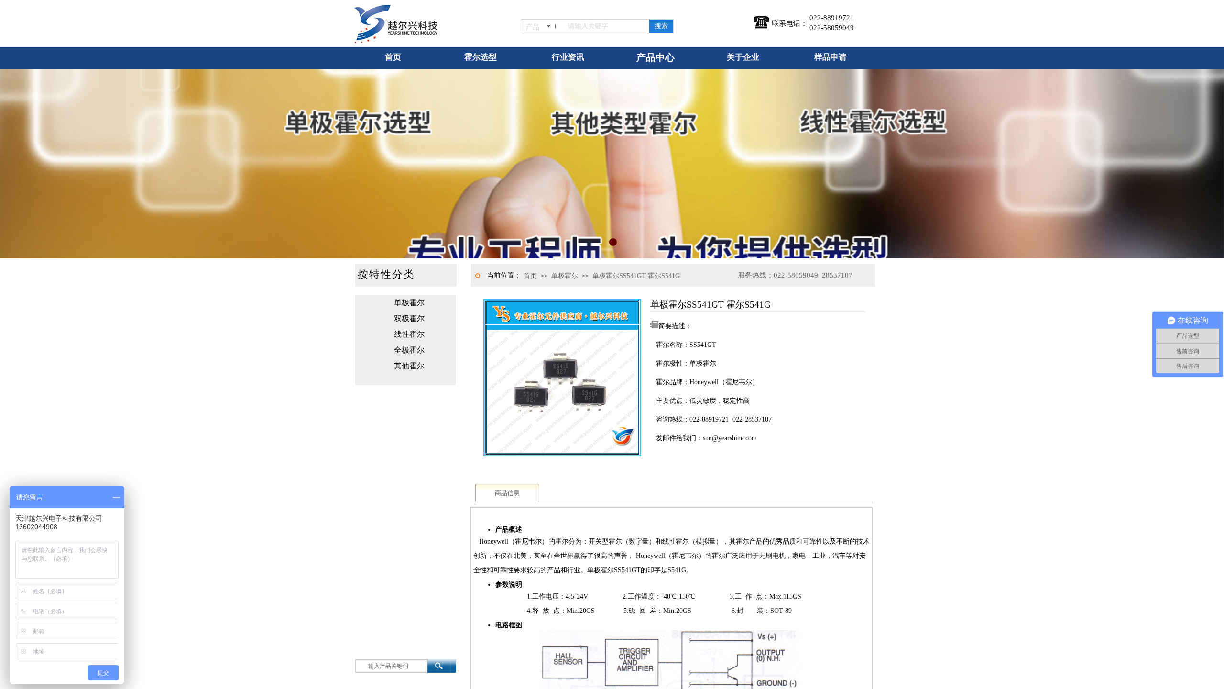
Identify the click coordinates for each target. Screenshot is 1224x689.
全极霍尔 (409, 350)
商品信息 (507, 493)
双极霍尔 (409, 318)
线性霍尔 (409, 334)
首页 (530, 275)
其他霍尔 (409, 366)
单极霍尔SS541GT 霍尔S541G (636, 275)
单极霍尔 (564, 275)
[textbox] (606, 26)
